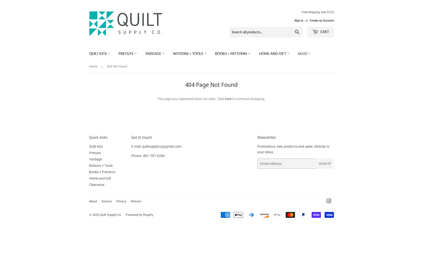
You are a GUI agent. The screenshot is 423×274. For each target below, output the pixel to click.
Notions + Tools (188, 54)
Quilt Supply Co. (110, 215)
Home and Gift (273, 54)
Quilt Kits (98, 54)
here (228, 99)
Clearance (96, 185)
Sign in (298, 20)
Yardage (153, 54)
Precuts (126, 54)
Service (107, 201)
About (93, 201)
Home (93, 66)
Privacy (121, 201)
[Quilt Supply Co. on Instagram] (329, 202)
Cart (324, 32)
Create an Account (322, 20)
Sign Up (325, 164)
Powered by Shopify (139, 215)
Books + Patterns (231, 54)
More (302, 54)
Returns (136, 201)
